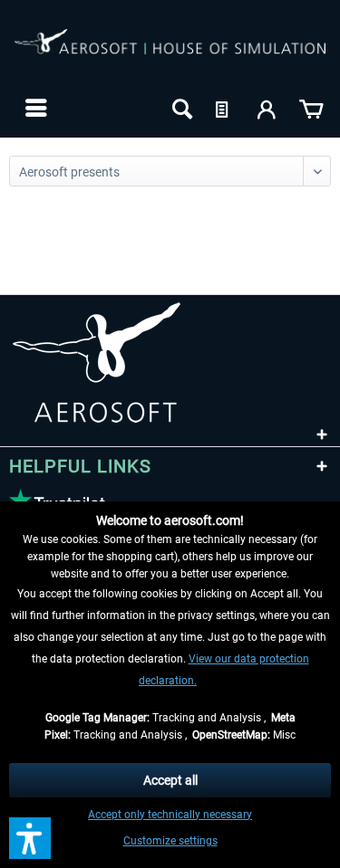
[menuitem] (34, 108)
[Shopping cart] (311, 108)
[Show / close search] (180, 108)
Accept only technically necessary (170, 814)
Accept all (170, 780)
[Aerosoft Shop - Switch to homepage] (170, 52)
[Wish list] (224, 108)
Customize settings (170, 841)
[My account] (267, 108)
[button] (30, 838)
